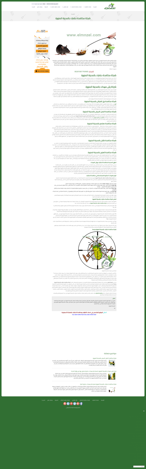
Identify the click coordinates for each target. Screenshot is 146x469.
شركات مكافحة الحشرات (85, 400)
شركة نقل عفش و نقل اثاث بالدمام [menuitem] (136, 446)
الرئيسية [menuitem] (142, 412)
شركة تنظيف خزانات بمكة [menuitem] (139, 455)
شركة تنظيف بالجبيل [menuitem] (140, 429)
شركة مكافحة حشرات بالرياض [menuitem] (138, 438)
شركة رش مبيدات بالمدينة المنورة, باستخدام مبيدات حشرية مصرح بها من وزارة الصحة (93, 371)
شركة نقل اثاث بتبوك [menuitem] (140, 449)
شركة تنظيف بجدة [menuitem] (140, 420)
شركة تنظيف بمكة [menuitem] (140, 418)
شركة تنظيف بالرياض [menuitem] (140, 421)
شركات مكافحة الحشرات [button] (76, 7)
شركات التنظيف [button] (88, 7)
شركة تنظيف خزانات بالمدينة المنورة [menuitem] (136, 453)
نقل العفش (74, 400)
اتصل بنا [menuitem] (142, 464)
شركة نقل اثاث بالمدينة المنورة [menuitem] (137, 443)
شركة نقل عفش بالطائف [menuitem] (139, 447)
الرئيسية (95, 7)
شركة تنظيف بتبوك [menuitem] (140, 426)
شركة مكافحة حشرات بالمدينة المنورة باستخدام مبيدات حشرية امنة (98, 384)
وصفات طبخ (39, 7)
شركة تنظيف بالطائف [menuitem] (139, 424)
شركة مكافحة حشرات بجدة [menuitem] (138, 437)
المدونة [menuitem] (142, 461)
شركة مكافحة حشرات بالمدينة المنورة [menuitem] (136, 433)
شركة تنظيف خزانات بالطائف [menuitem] (138, 459)
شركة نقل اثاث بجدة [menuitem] (140, 444)
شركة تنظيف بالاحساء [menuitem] (139, 427)
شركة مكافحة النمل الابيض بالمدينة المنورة (104, 358)
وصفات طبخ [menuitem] (141, 462)
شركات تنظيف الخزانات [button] (55, 7)
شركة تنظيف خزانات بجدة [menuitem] (139, 456)
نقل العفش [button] (65, 7)
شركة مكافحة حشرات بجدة (78, 315)
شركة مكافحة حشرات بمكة (90, 315)
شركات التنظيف (95, 400)
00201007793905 (81, 71)
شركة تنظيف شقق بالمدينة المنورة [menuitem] (136, 417)
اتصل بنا (33, 7)
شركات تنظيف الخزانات (65, 400)
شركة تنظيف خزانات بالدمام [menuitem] (138, 458)
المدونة (46, 7)
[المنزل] (109, 3)
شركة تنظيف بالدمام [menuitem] (140, 423)
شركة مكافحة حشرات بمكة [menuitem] (138, 435)
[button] (44, 4)
